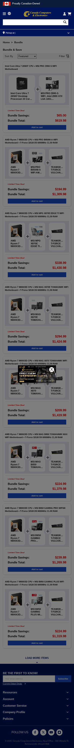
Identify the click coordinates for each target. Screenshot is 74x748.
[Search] (64, 22)
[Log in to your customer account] (64, 13)
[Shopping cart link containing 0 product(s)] (69, 13)
